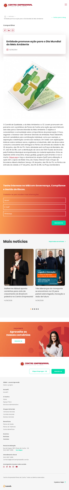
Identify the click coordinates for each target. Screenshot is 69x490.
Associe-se (18, 341)
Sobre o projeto (8, 385)
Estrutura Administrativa (10, 404)
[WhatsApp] (12, 30)
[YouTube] (17, 467)
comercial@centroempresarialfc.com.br (16, 460)
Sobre (5, 399)
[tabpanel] (19, 275)
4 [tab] (36, 309)
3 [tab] (34, 309)
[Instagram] (13, 467)
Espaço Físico (7, 402)
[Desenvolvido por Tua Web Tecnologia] (7, 486)
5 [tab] (38, 309)
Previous (2, 279)
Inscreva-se (59, 223)
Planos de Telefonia (9, 427)
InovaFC (5, 392)
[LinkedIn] (8, 30)
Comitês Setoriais (8, 414)
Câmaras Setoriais (9, 412)
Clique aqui (13, 157)
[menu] (66, 5)
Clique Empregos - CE (39, 371)
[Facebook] (4, 30)
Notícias (11, 16)
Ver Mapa (19, 450)
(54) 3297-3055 (8, 450)
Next (67, 279)
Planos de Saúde (8, 424)
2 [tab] (32, 309)
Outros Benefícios (8, 429)
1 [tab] (30, 309)
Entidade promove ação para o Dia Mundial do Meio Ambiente (23, 19)
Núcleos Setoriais (8, 417)
